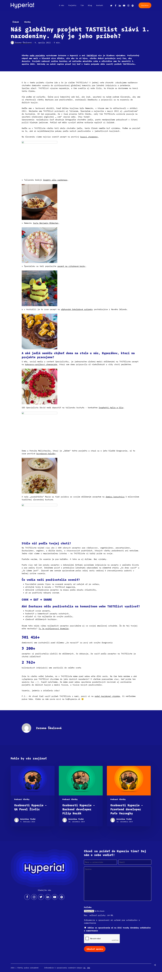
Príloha (87, 907)
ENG (88, 968)
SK (84, 968)
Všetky (27, 22)
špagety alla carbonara (55, 180)
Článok (15, 22)
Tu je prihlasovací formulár (54, 628)
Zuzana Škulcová (23, 42)
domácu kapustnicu (115, 497)
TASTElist (91, 55)
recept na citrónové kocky (71, 266)
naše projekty (37, 55)
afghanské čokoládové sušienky (77, 309)
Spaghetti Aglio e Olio (111, 407)
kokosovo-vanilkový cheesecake (41, 364)
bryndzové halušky (46, 453)
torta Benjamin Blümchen (45, 223)
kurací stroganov (89, 137)
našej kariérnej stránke (107, 696)
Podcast (18, 799)
